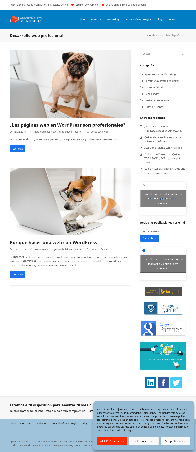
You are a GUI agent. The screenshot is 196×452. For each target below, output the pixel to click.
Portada (151, 35)
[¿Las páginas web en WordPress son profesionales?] (70, 83)
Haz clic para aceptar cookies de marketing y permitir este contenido (163, 198)
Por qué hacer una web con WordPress (53, 242)
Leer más (17, 148)
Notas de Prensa (154, 107)
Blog (85, 423)
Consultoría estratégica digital (162, 81)
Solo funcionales (144, 441)
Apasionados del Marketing (160, 74)
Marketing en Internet (157, 100)
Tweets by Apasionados (163, 198)
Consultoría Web (99, 131)
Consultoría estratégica (65, 423)
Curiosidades (152, 94)
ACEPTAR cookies (112, 441)
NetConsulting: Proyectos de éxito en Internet (58, 131)
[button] (185, 19)
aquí (132, 426)
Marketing (41, 423)
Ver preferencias (175, 441)
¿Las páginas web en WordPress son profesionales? (67, 125)
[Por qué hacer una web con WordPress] (70, 201)
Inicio (13, 423)
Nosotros (25, 423)
